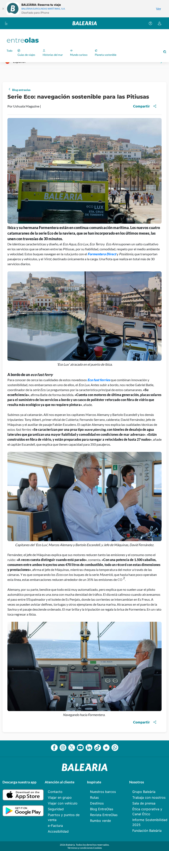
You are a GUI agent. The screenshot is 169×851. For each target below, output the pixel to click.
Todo (9, 50)
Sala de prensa (143, 803)
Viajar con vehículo (62, 803)
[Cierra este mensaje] (3, 8)
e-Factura (55, 826)
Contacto (55, 792)
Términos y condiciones (80, 847)
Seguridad (56, 809)
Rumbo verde (100, 821)
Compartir (141, 106)
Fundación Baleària (147, 830)
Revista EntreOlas (103, 815)
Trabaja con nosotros (148, 797)
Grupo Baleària (143, 792)
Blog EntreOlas (101, 809)
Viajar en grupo (60, 797)
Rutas (94, 797)
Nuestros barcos (103, 792)
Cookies (97, 847)
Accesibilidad (58, 831)
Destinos (97, 803)
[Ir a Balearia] (84, 23)
